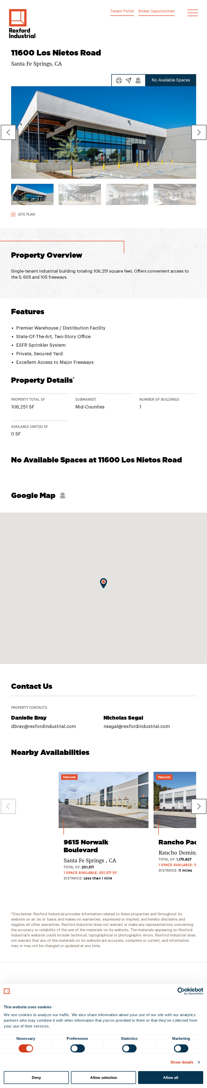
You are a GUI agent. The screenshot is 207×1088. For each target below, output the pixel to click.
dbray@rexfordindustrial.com (43, 726)
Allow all (170, 1077)
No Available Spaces (171, 80)
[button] (22, 23)
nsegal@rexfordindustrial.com (137, 726)
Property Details (43, 380)
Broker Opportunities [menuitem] (156, 11)
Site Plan (26, 215)
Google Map (33, 495)
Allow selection (103, 1077)
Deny (36, 1077)
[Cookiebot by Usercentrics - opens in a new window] (181, 991)
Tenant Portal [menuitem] (122, 11)
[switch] (77, 1048)
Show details (181, 1062)
